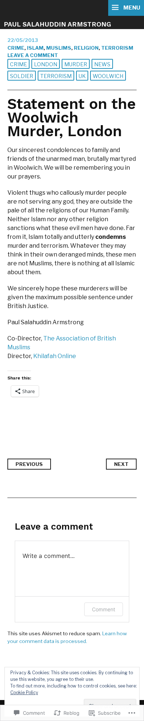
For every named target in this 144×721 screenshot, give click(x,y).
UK (82, 76)
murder (75, 64)
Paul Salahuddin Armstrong (57, 24)
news (102, 64)
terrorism (117, 48)
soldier (21, 76)
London (45, 64)
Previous (29, 464)
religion (86, 48)
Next (121, 464)
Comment (103, 609)
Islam (35, 48)
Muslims (58, 48)
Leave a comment (32, 55)
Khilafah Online (54, 356)
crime (15, 48)
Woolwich (108, 76)
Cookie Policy (24, 692)
